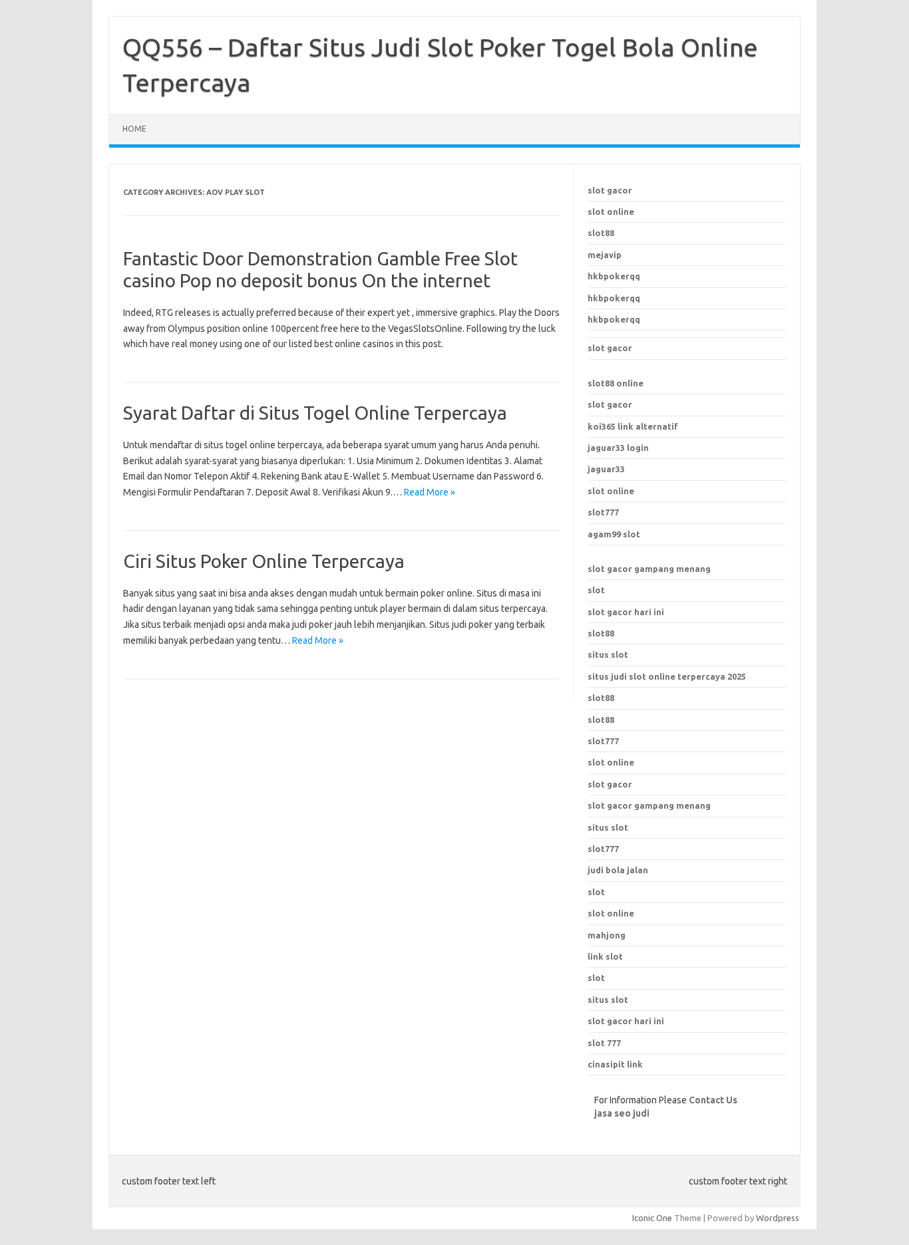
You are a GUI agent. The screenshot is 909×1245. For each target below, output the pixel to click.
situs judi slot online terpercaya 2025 (667, 676)
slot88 (601, 232)
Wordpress (777, 1217)
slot (596, 590)
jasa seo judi (621, 1113)
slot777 (603, 512)
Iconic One (652, 1217)
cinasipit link (615, 1064)
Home (134, 128)
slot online (611, 211)
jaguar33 (606, 469)
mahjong (607, 935)
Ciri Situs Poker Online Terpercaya (264, 561)
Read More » (429, 492)
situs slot (608, 654)
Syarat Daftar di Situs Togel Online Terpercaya (315, 412)
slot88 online (615, 383)
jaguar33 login (618, 447)
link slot (605, 956)
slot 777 (604, 1042)
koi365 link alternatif (633, 426)
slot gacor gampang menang (649, 568)
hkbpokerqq (614, 276)
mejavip (605, 254)
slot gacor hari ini (626, 612)
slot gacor (610, 190)
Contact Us (713, 1100)
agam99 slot (614, 534)
